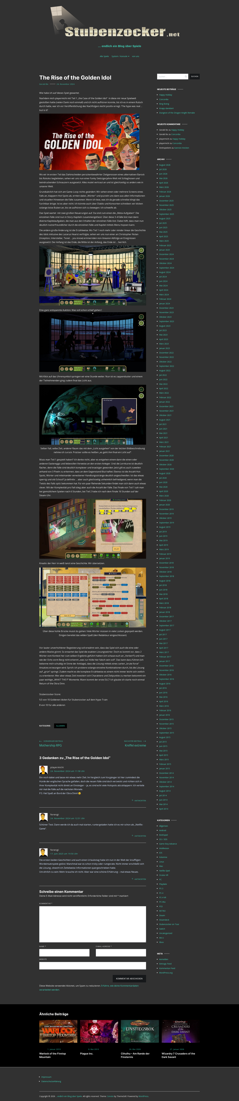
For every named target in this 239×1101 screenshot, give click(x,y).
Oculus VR (163, 875)
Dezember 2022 (166, 352)
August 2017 (164, 630)
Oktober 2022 (165, 361)
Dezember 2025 (166, 200)
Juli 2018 (163, 585)
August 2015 (164, 737)
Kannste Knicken (181, 147)
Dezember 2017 (166, 616)
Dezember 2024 (166, 254)
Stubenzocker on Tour (169, 924)
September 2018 (166, 576)
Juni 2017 (163, 639)
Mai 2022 (163, 384)
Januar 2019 (164, 558)
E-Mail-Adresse (104, 946)
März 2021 (164, 442)
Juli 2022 (163, 375)
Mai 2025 (163, 232)
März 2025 (164, 241)
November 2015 (166, 723)
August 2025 (164, 218)
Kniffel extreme (135, 743)
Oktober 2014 (165, 782)
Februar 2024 (165, 299)
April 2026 (163, 182)
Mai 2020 (163, 487)
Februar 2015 (165, 764)
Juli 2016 (163, 688)
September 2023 (166, 321)
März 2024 (164, 294)
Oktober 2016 (165, 674)
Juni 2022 (163, 379)
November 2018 (166, 567)
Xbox (161, 942)
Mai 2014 (163, 804)
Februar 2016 (165, 710)
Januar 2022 (164, 402)
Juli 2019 (163, 531)
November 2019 (166, 513)
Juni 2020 (163, 482)
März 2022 (164, 393)
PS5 (161, 906)
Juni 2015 (163, 746)
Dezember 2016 (166, 665)
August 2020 (164, 473)
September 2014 (166, 786)
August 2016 (164, 683)
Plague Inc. (86, 1053)
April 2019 (163, 545)
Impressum (46, 1077)
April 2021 (163, 437)
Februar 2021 (165, 446)
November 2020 (166, 460)
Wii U (161, 937)
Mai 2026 (163, 178)
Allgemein (60, 726)
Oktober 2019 (165, 518)
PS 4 (161, 893)
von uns (135, 56)
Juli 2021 (163, 424)
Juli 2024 (163, 276)
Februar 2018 (165, 607)
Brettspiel (163, 835)
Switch (162, 928)
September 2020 (166, 469)
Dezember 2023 (166, 308)
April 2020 (163, 491)
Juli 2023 (163, 330)
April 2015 (163, 755)
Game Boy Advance (168, 843)
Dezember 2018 (166, 562)
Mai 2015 (163, 750)
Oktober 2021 (165, 415)
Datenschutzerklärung (51, 1081)
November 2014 (166, 777)
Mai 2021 (163, 433)
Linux (161, 861)
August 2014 (164, 791)
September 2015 (166, 732)
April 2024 (163, 290)
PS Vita (162, 902)
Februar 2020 (165, 500)
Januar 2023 (164, 348)
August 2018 (164, 580)
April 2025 (163, 236)
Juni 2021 (163, 428)
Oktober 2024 (165, 263)
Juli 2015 (163, 741)
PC (160, 879)
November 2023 (166, 312)
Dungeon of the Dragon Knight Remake (177, 112)
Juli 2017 (163, 634)
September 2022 (166, 366)
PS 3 (161, 888)
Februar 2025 (165, 245)
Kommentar (45, 903)
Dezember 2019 (166, 509)
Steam (162, 915)
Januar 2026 (164, 196)
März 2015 (164, 759)
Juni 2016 (163, 692)
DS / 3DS (163, 839)
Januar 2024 (164, 303)
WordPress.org (165, 972)
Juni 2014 (163, 800)
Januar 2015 (164, 768)
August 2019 (164, 527)
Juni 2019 (163, 536)
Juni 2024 (163, 281)
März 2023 (164, 343)
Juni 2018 (163, 589)
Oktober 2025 (165, 209)
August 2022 (164, 370)
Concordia (163, 99)
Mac (161, 866)
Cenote (110, 1096)
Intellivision (164, 848)
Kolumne (163, 857)
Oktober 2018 (165, 571)
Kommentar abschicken (129, 979)
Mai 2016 (163, 697)
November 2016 (166, 670)
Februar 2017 (165, 656)
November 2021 (166, 410)
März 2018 (164, 603)
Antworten (140, 800)
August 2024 (164, 272)
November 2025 (166, 205)
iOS (160, 852)
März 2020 (164, 495)
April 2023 (163, 339)
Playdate (163, 884)
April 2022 (163, 388)
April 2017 (163, 648)
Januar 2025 (164, 250)
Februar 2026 (165, 191)
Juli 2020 (163, 478)
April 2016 (163, 701)
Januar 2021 (164, 451)
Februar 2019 (165, 554)
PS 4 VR (162, 897)
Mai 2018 (163, 594)
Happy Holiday (165, 94)
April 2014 (163, 808)
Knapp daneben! (166, 108)
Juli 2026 (163, 169)
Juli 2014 (163, 795)
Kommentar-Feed (167, 968)
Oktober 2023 (165, 317)
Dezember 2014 (166, 773)
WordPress (143, 1096)
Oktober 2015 (165, 728)
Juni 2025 (163, 227)
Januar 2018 (164, 612)
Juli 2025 (163, 223)
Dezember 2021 (166, 406)
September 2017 (166, 625)
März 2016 (164, 706)
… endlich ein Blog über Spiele (119, 46)
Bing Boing (164, 103)
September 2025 (166, 214)
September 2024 (166, 267)
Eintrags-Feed (165, 963)
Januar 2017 (164, 661)
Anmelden (163, 959)
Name (42, 946)
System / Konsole (119, 56)
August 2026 (164, 165)
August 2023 (164, 326)
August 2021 (164, 419)
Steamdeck (164, 919)
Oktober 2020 (165, 464)
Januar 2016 (164, 715)
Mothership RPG (51, 743)
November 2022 (166, 357)
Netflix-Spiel (164, 870)
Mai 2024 (163, 285)
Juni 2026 (163, 173)
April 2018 (163, 598)
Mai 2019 (163, 540)
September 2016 (166, 679)
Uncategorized (165, 933)
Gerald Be (43, 84)
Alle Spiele (104, 56)
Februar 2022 (165, 397)
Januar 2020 (164, 504)
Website (43, 959)
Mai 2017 (163, 643)
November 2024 (166, 258)
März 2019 (164, 549)
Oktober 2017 (165, 621)
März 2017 (164, 652)
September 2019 (166, 522)
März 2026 (164, 187)
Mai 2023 (163, 334)
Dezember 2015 (166, 719)
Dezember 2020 (166, 455)
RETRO (162, 911)
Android (162, 830)
